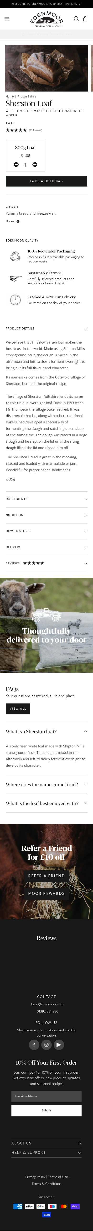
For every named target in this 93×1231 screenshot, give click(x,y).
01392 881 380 (47, 1011)
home (10, 96)
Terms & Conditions (46, 1184)
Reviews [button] (13, 563)
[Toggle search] (75, 19)
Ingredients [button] (16, 499)
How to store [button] (18, 531)
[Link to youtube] (59, 1045)
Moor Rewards (46, 894)
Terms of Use (58, 1177)
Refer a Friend (46, 876)
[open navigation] (6, 19)
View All (18, 709)
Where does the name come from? (42, 784)
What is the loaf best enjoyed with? (42, 803)
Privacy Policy (35, 1177)
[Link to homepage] (46, 19)
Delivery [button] (13, 547)
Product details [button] (20, 328)
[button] (85, 19)
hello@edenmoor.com (47, 1004)
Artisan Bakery (27, 96)
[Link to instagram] (46, 1045)
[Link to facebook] (34, 1045)
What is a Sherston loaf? (31, 731)
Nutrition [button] (14, 515)
